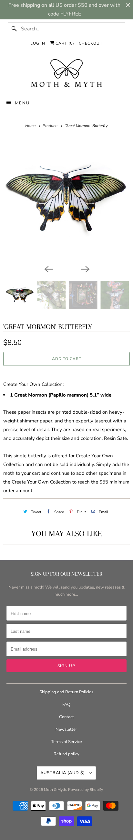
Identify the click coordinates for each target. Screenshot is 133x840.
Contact (66, 717)
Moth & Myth (55, 789)
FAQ (66, 704)
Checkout (90, 43)
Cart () (64, 43)
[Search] (14, 28)
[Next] (84, 268)
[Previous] (48, 268)
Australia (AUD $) (63, 773)
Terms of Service (66, 742)
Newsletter (66, 729)
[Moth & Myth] (66, 73)
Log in (37, 43)
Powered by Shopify (85, 789)
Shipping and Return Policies (66, 692)
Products (51, 125)
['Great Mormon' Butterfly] (66, 199)
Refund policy (66, 754)
